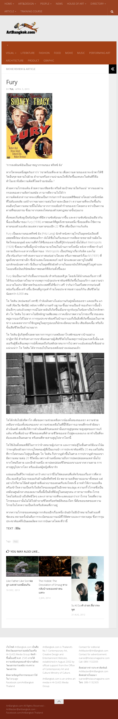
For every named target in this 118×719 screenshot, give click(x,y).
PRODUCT (33, 60)
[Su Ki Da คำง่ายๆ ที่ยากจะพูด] (87, 578)
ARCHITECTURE (15, 60)
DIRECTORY (97, 3)
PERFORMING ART (99, 53)
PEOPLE (44, 3)
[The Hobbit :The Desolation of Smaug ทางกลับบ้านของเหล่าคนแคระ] (55, 566)
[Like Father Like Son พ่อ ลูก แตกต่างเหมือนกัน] (22, 566)
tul (12, 89)
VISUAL (10, 53)
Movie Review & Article (20, 69)
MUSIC (81, 53)
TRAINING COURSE (31, 11)
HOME (8, 3)
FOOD (57, 53)
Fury (16, 541)
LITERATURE (28, 53)
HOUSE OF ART (75, 3)
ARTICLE (9, 11)
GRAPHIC (48, 60)
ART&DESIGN (26, 3)
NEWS (59, 3)
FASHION (44, 53)
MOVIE (69, 53)
